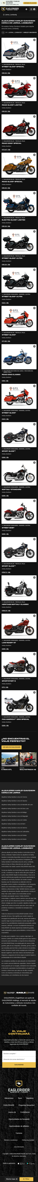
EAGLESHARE (9, 1105)
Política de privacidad (28, 1140)
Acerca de (12, 1112)
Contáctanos (25, 1112)
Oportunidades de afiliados (19, 1126)
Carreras (19, 1133)
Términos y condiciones (11, 1140)
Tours (20, 1098)
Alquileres (30, 1098)
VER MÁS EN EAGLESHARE (11, 747)
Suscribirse (19, 1065)
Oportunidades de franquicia (19, 1119)
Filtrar (27, 1179)
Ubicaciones (8, 1098)
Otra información (19, 1147)
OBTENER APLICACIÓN (30, 3)
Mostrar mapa (10, 1179)
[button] (19, 56)
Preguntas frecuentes (26, 1105)
